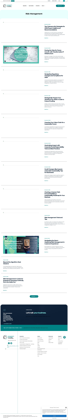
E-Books (50, 339)
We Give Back (39, 354)
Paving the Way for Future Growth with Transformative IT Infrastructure (54, 52)
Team (38, 342)
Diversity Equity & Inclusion (42, 351)
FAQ (59, 339)
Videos (38, 345)
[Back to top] (64, 337)
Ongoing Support (23, 348)
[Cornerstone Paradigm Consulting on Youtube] (11, 343)
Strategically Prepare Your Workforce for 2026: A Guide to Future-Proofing (54, 99)
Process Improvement (23, 339)
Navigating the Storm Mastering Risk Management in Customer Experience (54, 242)
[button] (66, 407)
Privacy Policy (54, 418)
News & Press (51, 342)
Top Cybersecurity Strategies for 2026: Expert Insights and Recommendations (55, 28)
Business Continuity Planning (25, 347)
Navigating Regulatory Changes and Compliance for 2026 (54, 75)
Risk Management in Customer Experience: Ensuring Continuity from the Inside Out (13, 280)
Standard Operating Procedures (25, 345)
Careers (38, 347)
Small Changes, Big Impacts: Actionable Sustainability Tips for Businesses (54, 171)
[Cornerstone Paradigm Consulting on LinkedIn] (9, 343)
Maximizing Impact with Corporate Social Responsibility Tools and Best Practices (54, 147)
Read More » (46, 85)
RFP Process (22, 342)
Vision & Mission (40, 339)
